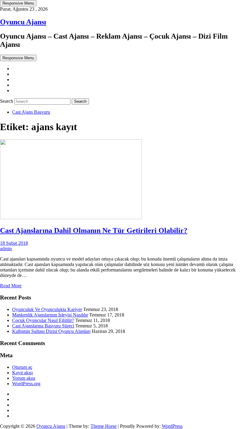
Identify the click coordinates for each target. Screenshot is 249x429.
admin (6, 248)
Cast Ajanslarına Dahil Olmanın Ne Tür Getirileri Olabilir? (93, 230)
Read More (11, 285)
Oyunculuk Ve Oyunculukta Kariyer (47, 309)
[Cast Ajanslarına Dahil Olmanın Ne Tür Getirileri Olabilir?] (71, 217)
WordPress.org (26, 383)
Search (7, 101)
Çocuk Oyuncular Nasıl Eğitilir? (43, 320)
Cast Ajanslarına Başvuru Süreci (43, 325)
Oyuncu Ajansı (23, 22)
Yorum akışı (23, 378)
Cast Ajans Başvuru (31, 112)
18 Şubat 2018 (14, 243)
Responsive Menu (18, 3)
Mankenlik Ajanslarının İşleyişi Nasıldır (50, 314)
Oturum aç (22, 367)
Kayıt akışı (22, 372)
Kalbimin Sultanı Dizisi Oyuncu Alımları (51, 331)
